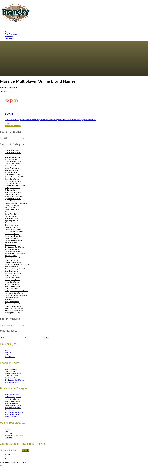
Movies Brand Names (12, 242)
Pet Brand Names (11, 256)
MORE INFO (16, 126)
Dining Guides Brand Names (14, 196)
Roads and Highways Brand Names (16, 269)
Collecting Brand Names (13, 181)
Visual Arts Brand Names (13, 306)
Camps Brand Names (12, 179)
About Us (8, 352)
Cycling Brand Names (12, 194)
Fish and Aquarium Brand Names (16, 203)
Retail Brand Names (11, 267)
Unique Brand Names (12, 302)
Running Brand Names (12, 275)
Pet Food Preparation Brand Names (16, 258)
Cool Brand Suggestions (13, 192)
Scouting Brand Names (12, 280)
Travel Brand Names (11, 297)
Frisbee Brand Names (12, 210)
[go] (23, 138)
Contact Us (8, 438)
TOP (1, 466)
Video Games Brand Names (14, 304)
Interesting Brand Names (13, 229)
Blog (6, 354)
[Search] (23, 325)
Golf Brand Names (11, 216)
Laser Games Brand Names (14, 232)
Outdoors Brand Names (12, 251)
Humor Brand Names (12, 225)
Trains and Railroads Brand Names (16, 295)
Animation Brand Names (13, 157)
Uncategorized (9, 299)
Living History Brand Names (14, 236)
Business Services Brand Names (16, 177)
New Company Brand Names (14, 247)
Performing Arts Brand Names (15, 253)
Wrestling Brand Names (12, 313)
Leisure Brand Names (12, 234)
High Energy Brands (11, 221)
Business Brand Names (12, 175)
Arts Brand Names (11, 159)
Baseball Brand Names (12, 166)
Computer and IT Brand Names (15, 186)
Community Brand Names (13, 183)
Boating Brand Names (12, 170)
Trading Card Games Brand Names (16, 291)
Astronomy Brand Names (13, 161)
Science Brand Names (12, 278)
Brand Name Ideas (11, 172)
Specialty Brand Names (12, 286)
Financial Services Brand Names (16, 201)
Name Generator (10, 245)
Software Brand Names (12, 284)
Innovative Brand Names (13, 227)
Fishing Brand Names (12, 205)
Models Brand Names (12, 238)
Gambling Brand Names (13, 212)
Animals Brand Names (12, 155)
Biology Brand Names (12, 168)
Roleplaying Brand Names (13, 273)
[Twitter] (5, 458)
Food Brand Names (11, 207)
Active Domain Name (12, 150)
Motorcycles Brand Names (13, 240)
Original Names (10, 357)
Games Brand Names (12, 214)
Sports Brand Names (12, 288)
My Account (9, 433)
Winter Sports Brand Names (14, 310)
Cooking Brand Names (12, 188)
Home (7, 350)
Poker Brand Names (11, 260)
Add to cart (8, 126)
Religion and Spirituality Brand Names (17, 264)
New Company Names (12, 249)
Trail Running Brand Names (14, 293)
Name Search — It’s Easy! (14, 435)
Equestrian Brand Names (13, 199)
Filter (46, 338)
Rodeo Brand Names (11, 271)
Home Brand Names (11, 223)
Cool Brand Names (11, 190)
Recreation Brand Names (13, 262)
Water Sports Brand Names (14, 308)
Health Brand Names (11, 218)
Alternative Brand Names (13, 153)
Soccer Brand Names (12, 282)
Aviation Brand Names (12, 164)
